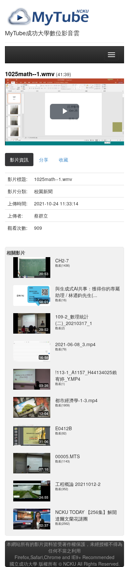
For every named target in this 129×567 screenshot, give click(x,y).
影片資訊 (19, 159)
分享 (43, 159)
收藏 (63, 159)
